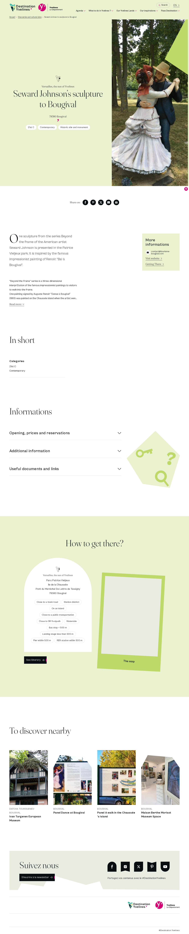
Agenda (80, 11)
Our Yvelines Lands (126, 11)
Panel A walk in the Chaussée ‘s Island (116, 814)
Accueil (12, 17)
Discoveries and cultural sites (30, 17)
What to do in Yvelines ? (101, 11)
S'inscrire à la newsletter (35, 877)
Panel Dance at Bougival (69, 812)
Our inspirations (149, 11)
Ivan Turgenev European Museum (25, 818)
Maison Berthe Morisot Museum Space (156, 814)
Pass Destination (170, 11)
